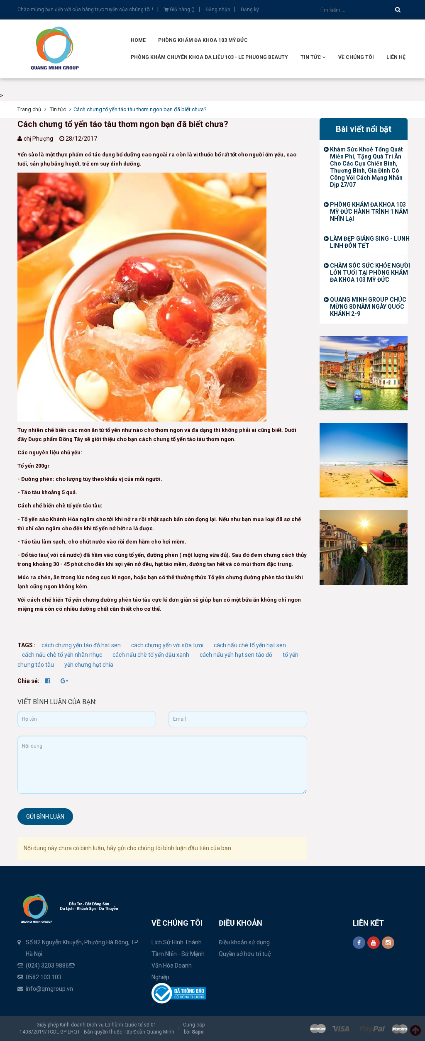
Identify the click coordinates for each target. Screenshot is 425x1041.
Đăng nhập (217, 9)
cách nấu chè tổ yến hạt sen (250, 645)
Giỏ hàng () (182, 9)
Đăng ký (250, 9)
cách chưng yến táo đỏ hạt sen (81, 645)
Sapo (198, 1032)
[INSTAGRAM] (388, 942)
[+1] (64, 681)
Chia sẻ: (28, 681)
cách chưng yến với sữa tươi (167, 645)
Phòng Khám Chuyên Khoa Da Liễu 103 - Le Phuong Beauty (209, 57)
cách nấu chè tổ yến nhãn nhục (62, 654)
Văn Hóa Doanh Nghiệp (171, 971)
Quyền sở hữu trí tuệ (245, 954)
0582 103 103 (43, 977)
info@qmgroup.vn (49, 988)
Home (138, 40)
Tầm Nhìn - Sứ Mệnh (178, 954)
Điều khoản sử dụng (244, 942)
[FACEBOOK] (359, 942)
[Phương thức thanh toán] (359, 1028)
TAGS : (27, 645)
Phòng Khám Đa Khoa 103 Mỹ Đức (203, 40)
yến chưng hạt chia (88, 664)
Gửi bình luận (45, 816)
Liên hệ (395, 57)
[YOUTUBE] (373, 942)
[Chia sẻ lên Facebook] (48, 681)
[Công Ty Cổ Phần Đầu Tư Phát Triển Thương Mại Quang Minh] (364, 460)
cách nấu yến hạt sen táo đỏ (236, 654)
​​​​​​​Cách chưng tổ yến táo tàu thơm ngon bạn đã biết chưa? (122, 124)
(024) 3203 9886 (47, 965)
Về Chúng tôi (356, 57)
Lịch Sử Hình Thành (176, 942)
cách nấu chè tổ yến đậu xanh (150, 654)
